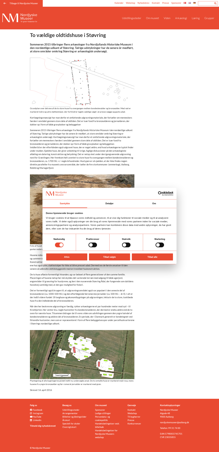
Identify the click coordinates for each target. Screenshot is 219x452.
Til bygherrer (134, 416)
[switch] (92, 245)
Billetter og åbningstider (74, 416)
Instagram (38, 413)
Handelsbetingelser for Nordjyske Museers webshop (106, 434)
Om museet (152, 18)
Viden (167, 18)
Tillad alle (152, 257)
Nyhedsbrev (143, 2)
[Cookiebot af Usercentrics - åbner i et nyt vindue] (160, 193)
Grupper (209, 18)
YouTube (37, 416)
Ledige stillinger (103, 413)
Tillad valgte (109, 257)
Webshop (130, 2)
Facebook (37, 409)
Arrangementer (70, 413)
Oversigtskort (69, 427)
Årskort (66, 420)
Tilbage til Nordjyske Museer (24, 3)
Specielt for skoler (71, 423)
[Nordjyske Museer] (61, 18)
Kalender (119, 2)
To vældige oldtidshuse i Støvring (68, 35)
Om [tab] (154, 203)
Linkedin (37, 420)
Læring (196, 18)
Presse (165, 2)
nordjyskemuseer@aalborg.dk (174, 422)
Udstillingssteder (131, 18)
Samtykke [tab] (65, 203)
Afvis (66, 257)
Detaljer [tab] (109, 203)
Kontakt (156, 2)
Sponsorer (176, 2)
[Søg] (215, 3)
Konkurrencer (134, 423)
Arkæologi (181, 18)
